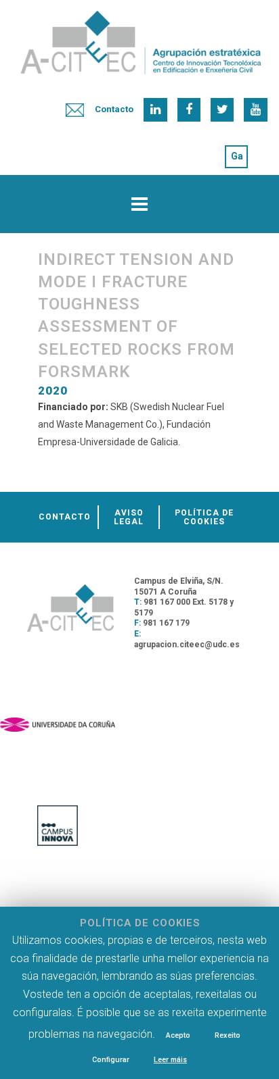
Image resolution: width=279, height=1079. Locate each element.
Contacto (114, 109)
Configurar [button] (110, 1059)
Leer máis (170, 1059)
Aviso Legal (129, 517)
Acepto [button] (178, 1035)
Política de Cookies (204, 517)
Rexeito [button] (227, 1035)
